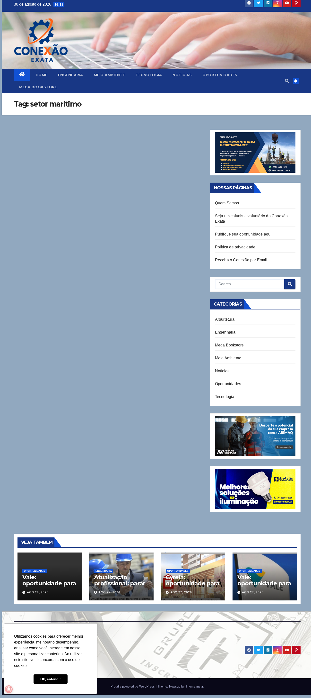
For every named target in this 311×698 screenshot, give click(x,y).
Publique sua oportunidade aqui (243, 234)
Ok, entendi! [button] (50, 679)
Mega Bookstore (38, 87)
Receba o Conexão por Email (241, 260)
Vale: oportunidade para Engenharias (264, 583)
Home (41, 75)
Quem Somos (227, 203)
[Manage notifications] (9, 689)
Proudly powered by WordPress (133, 686)
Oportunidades (219, 75)
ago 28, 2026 (38, 592)
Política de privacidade (235, 247)
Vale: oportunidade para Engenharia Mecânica (49, 586)
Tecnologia (149, 75)
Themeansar (194, 686)
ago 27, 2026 (109, 592)
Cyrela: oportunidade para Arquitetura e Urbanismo (192, 586)
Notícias (182, 75)
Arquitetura (224, 319)
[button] (287, 81)
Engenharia (70, 75)
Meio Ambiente (109, 75)
